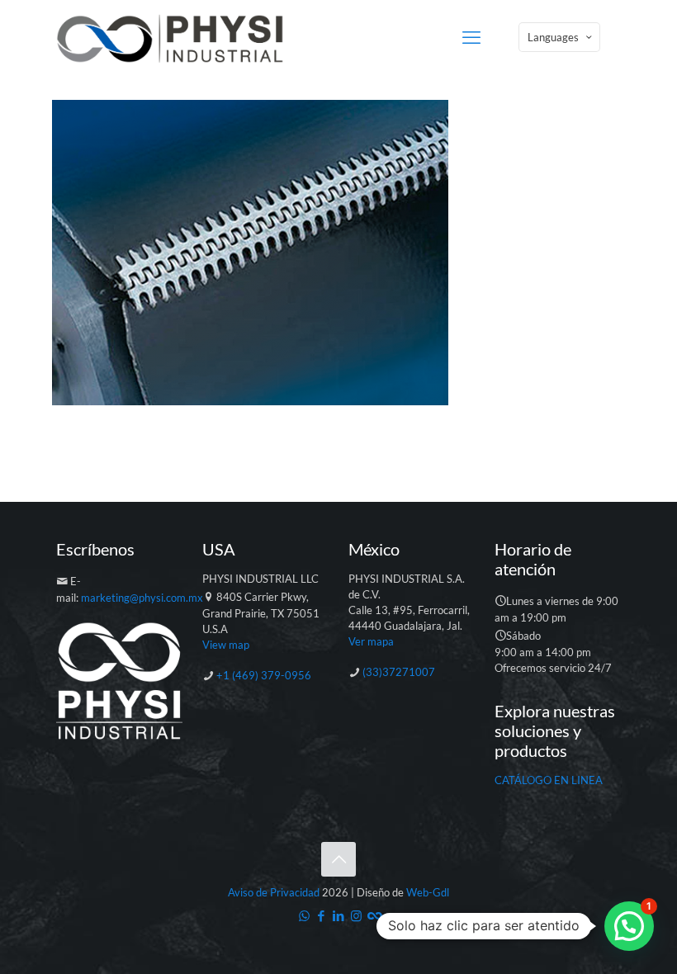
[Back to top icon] (338, 859)
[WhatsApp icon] (304, 915)
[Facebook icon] (321, 915)
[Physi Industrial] (170, 37)
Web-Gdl (427, 892)
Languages (553, 37)
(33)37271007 (398, 671)
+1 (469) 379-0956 (263, 675)
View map (225, 644)
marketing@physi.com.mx (142, 597)
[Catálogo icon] (373, 915)
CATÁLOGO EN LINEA (549, 780)
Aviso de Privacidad (274, 892)
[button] (629, 926)
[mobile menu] (471, 37)
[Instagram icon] (356, 915)
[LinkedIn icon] (339, 915)
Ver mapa (371, 641)
